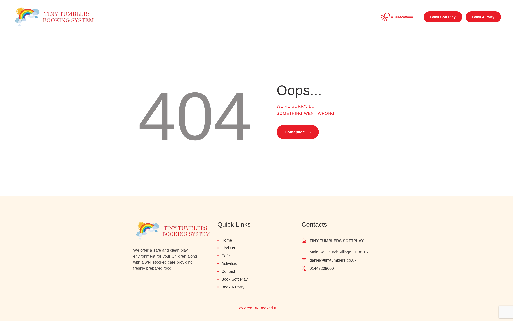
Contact (228, 271)
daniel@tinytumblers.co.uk (333, 260)
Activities (229, 263)
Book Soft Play (234, 279)
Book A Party (232, 287)
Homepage (295, 132)
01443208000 (322, 268)
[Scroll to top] (499, 307)
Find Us (228, 248)
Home (226, 240)
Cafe (225, 256)
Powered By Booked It (256, 308)
